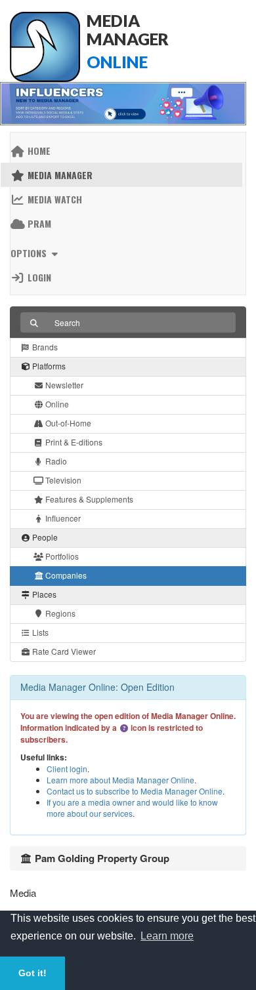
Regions (59, 613)
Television (62, 479)
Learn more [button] (167, 935)
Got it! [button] (32, 973)
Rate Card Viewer (63, 651)
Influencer (62, 518)
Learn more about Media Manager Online (120, 779)
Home (38, 150)
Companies (65, 575)
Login (38, 277)
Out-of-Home (67, 422)
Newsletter (63, 384)
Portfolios (61, 556)
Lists (39, 632)
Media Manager (59, 175)
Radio (55, 460)
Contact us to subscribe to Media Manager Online (135, 790)
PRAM (38, 223)
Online (56, 403)
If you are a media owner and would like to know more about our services (132, 807)
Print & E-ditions (72, 441)
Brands (44, 346)
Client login (67, 768)
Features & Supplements (88, 499)
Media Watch (53, 199)
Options (30, 253)
